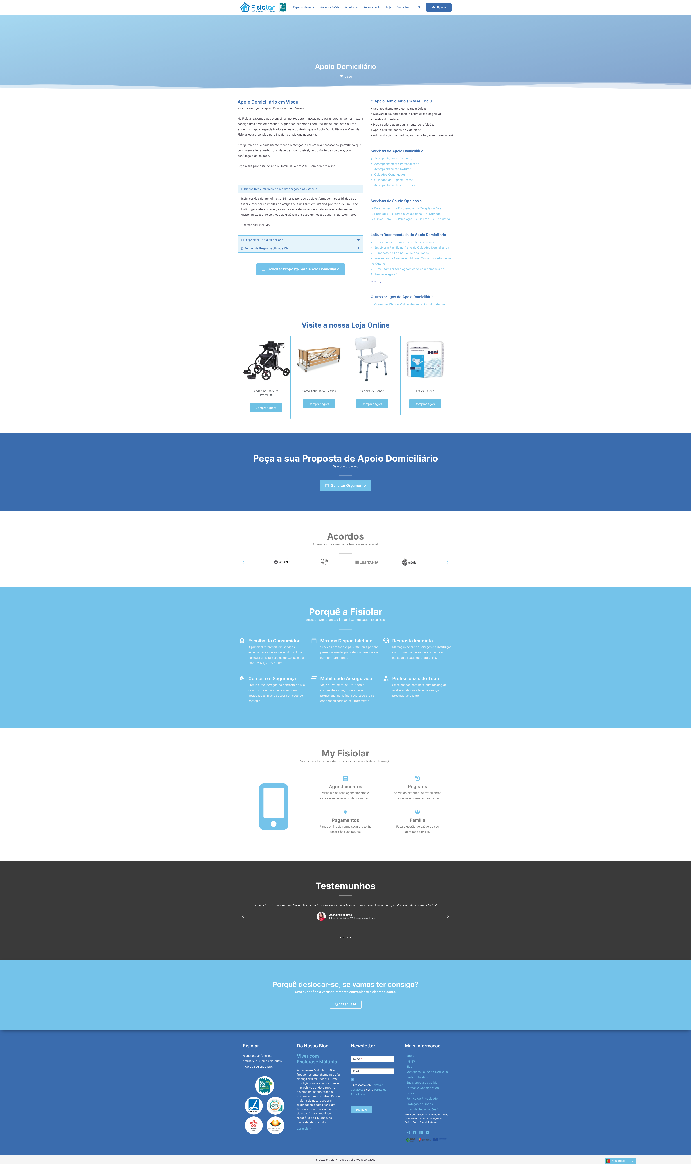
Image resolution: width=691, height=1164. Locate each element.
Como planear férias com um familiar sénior (404, 242)
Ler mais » (304, 1128)
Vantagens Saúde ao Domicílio (427, 1072)
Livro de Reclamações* (422, 1109)
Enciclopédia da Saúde (421, 1082)
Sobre (410, 1055)
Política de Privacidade (422, 1098)
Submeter (361, 1109)
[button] (300, 189)
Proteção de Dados (419, 1104)
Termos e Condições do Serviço (422, 1090)
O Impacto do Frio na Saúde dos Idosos (401, 253)
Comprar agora (266, 408)
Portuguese (617, 1160)
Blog (409, 1066)
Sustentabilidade (417, 1077)
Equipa (411, 1061)
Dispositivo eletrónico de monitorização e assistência (280, 189)
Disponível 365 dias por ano (263, 240)
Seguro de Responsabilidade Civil (266, 248)
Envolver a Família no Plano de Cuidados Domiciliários (411, 247)
